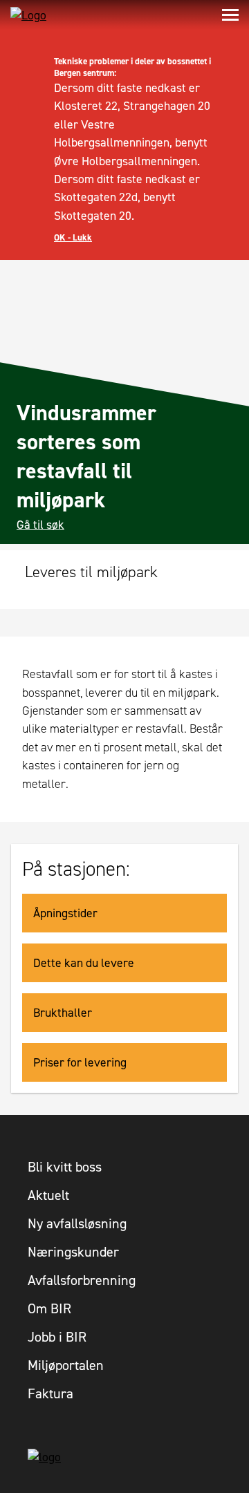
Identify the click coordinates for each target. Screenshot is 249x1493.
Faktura (50, 1393)
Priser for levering (80, 1062)
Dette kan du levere (83, 963)
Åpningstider (65, 913)
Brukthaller (62, 1012)
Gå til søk (40, 524)
